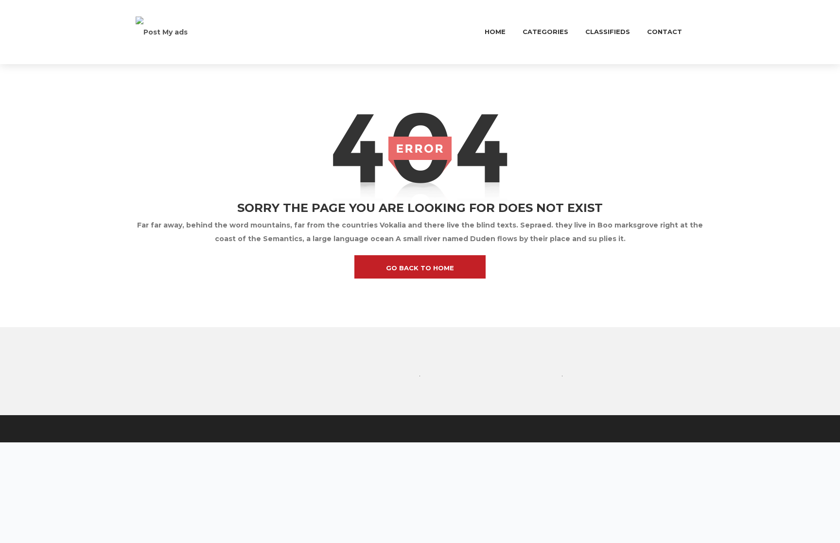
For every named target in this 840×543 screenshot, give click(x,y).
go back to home (420, 268)
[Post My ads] (162, 31)
